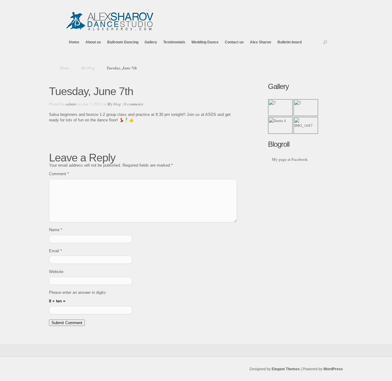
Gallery (151, 42)
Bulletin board (289, 42)
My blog (88, 68)
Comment (59, 174)
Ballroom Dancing (122, 42)
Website (56, 271)
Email (55, 251)
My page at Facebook (290, 159)
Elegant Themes (286, 369)
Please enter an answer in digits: (78, 292)
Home (74, 42)
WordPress (333, 369)
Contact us (234, 42)
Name (55, 229)
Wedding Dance (205, 42)
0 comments (133, 104)
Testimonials (174, 42)
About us (93, 42)
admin (71, 104)
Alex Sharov (260, 42)
